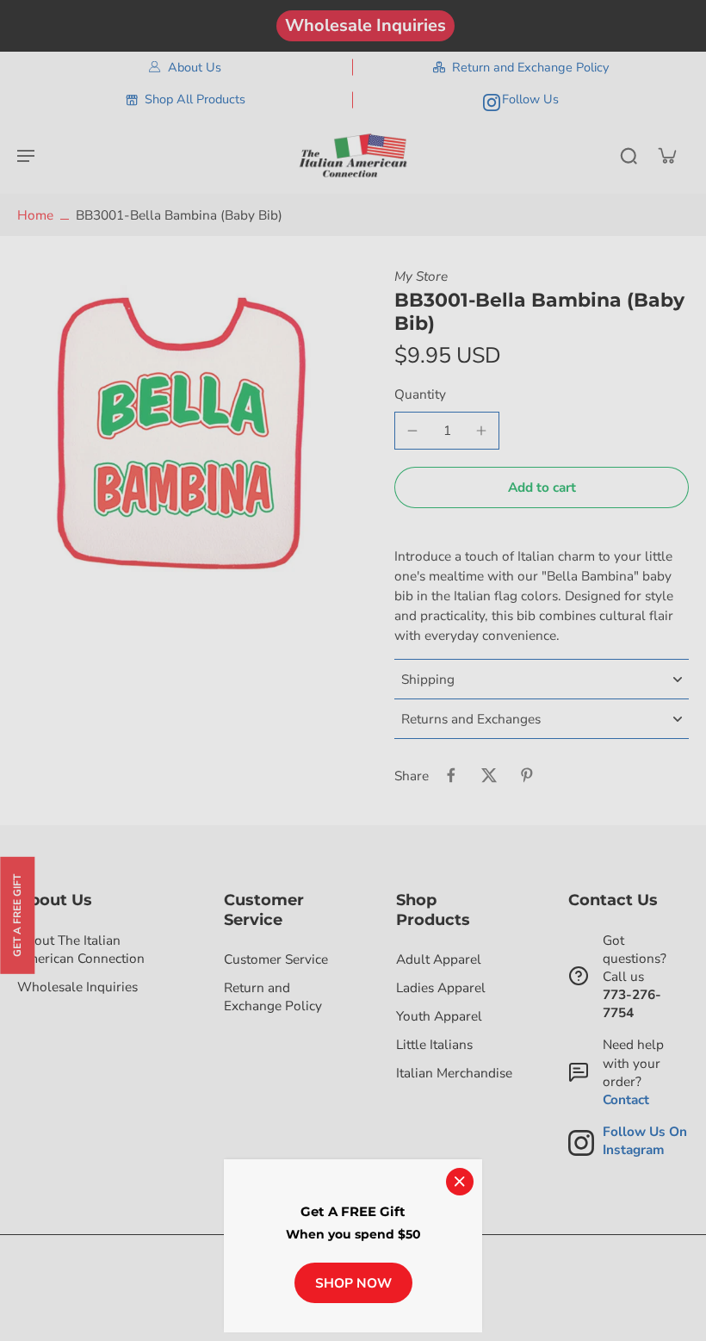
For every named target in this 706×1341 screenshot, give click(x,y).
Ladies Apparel (441, 987)
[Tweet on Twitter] (489, 775)
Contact (626, 1099)
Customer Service (276, 959)
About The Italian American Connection (81, 949)
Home (35, 215)
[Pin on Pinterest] (527, 775)
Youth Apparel (439, 1016)
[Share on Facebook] (451, 775)
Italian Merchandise (454, 1073)
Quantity (420, 394)
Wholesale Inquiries (365, 25)
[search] (628, 155)
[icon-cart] (666, 155)
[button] (541, 487)
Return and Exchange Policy (530, 67)
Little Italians (434, 1044)
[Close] (460, 1182)
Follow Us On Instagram (645, 1140)
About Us (194, 67)
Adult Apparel (438, 959)
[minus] (412, 431)
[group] (185, 435)
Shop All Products (195, 99)
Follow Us (530, 99)
